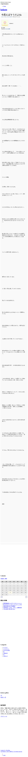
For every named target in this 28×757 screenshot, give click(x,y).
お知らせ (5, 656)
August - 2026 (4, 578)
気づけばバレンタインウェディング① (12, 604)
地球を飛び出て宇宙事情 (9, 606)
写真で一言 (3, 697)
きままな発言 (9, 16)
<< (1, 596)
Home (4, 6)
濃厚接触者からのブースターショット (12, 603)
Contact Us (3, 750)
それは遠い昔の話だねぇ (9, 609)
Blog (5, 16)
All (1, 695)
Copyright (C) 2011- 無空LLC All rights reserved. (11, 751)
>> (26, 596)
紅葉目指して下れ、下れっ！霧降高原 (12, 607)
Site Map (8, 750)
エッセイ (5, 647)
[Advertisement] (14, 264)
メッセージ (6, 648)
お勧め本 (5, 653)
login (4, 755)
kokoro (2, 16)
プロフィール (4, 716)
